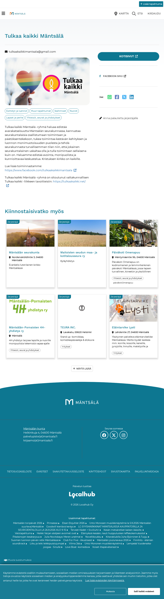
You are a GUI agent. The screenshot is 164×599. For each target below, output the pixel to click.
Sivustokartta (120, 471)
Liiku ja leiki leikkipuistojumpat (47, 543)
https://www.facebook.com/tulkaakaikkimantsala (38, 170)
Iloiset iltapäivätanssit (104, 547)
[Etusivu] (17, 13)
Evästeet (42, 471)
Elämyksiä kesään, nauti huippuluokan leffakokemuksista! (113, 533)
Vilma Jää (75, 543)
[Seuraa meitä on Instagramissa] (123, 435)
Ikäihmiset (60, 111)
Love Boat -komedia (76, 547)
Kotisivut (126, 56)
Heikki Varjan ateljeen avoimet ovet (57, 533)
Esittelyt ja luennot (16, 111)
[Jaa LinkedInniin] (131, 97)
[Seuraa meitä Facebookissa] (104, 435)
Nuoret (74, 111)
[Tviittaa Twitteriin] (124, 97)
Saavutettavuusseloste (68, 471)
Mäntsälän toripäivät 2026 (28, 523)
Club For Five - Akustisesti (78, 540)
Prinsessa (52, 523)
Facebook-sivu (113, 76)
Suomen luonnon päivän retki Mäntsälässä (35, 540)
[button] (128, 118)
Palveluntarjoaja (147, 471)
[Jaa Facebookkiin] (117, 97)
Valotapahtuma (24, 533)
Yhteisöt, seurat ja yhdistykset (43, 117)
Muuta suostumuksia (19, 560)
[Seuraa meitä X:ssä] (114, 435)
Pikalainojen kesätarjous (26, 536)
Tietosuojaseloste (19, 471)
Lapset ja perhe (14, 117)
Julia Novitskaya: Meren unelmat (62, 536)
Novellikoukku (93, 536)
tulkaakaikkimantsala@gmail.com (32, 51)
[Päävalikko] (3, 13)
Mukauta (110, 591)
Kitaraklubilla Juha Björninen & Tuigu (127, 536)
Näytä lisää (83, 368)
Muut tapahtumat (41, 111)
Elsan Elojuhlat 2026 (73, 523)
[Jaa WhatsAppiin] (109, 97)
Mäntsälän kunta (34, 428)
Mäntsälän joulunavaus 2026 (113, 540)
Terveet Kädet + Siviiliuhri (85, 530)
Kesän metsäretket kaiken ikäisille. (123, 530)
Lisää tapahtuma (152, 4)
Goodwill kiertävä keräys (60, 526)
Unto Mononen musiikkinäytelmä (104, 543)
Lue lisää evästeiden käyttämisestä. (104, 580)
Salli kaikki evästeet (144, 591)
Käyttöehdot (97, 471)
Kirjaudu (154, 13)
